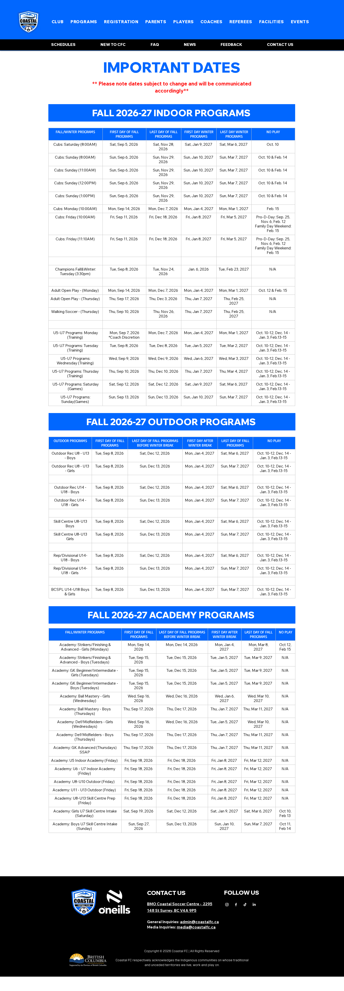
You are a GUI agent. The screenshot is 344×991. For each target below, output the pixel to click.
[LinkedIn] (254, 904)
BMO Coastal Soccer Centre (173, 903)
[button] (57, 22)
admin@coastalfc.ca (199, 921)
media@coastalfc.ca (196, 927)
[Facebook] (236, 904)
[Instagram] (227, 904)
